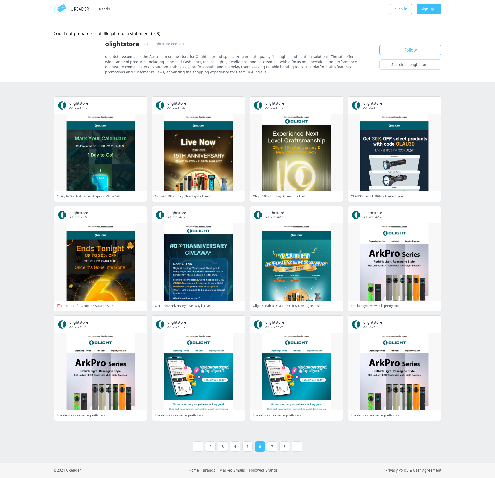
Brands (103, 8)
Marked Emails (232, 470)
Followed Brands (263, 470)
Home (194, 470)
